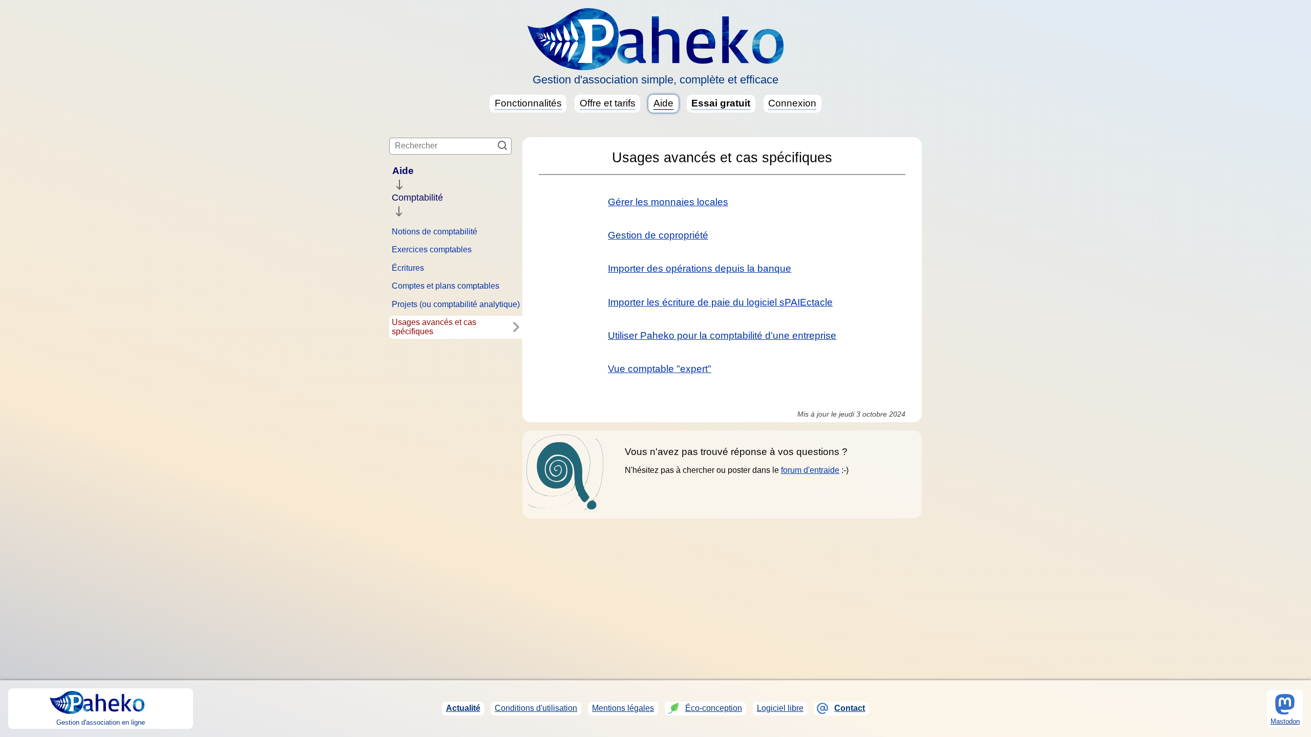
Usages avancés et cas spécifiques (434, 327)
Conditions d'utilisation (536, 708)
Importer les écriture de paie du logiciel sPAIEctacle (720, 302)
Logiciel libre (780, 708)
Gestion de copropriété (658, 235)
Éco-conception (713, 708)
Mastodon (1285, 721)
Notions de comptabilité (434, 231)
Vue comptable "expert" (659, 368)
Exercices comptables (432, 249)
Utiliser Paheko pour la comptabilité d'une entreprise (722, 335)
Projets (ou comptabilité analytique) (456, 304)
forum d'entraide (810, 470)
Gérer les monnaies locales (668, 202)
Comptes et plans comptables (445, 285)
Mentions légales (623, 708)
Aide (403, 170)
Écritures (408, 268)
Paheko (655, 39)
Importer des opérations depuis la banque (699, 268)
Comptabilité (417, 197)
